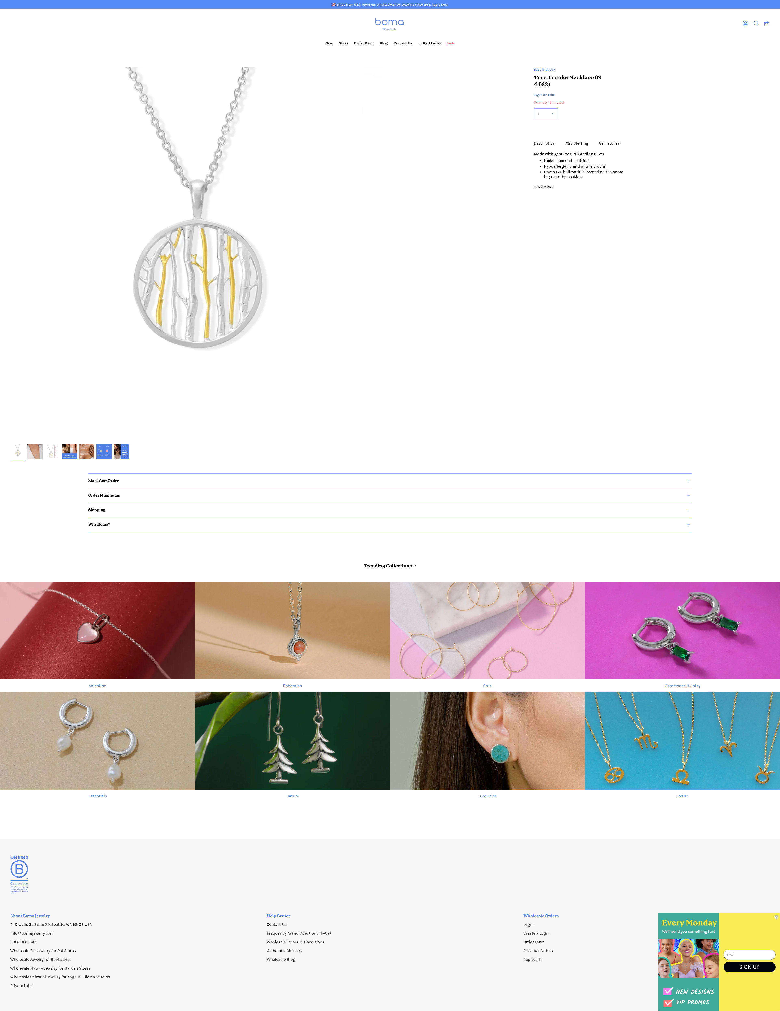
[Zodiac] (682, 741)
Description (544, 143)
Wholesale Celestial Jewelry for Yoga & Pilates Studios (60, 977)
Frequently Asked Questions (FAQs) (299, 933)
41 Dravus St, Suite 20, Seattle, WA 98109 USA (51, 924)
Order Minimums (104, 495)
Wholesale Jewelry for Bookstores (41, 959)
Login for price (544, 95)
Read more (544, 186)
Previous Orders (538, 950)
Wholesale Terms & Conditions (295, 942)
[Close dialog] (776, 917)
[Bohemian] (292, 630)
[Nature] (292, 741)
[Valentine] (97, 630)
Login (528, 924)
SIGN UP (749, 967)
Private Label (22, 985)
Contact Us (277, 924)
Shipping (96, 509)
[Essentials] (97, 741)
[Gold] (487, 630)
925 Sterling (577, 143)
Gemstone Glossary (284, 950)
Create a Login (536, 933)
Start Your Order (103, 480)
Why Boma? (99, 524)
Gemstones (609, 143)
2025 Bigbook (544, 69)
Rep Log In (533, 959)
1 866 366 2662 (23, 942)
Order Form (534, 942)
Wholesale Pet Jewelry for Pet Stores (43, 950)
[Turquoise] (487, 741)
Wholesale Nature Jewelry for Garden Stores (50, 968)
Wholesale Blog (281, 959)
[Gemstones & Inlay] (682, 630)
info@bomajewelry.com (32, 933)
